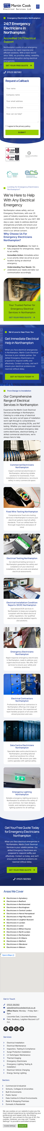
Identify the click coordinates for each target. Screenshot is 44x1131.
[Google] (16, 1028)
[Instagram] (11, 1028)
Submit (22, 132)
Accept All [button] (22, 1126)
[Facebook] (5, 1028)
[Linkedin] (21, 1028)
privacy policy (24, 126)
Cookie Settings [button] (9, 1126)
